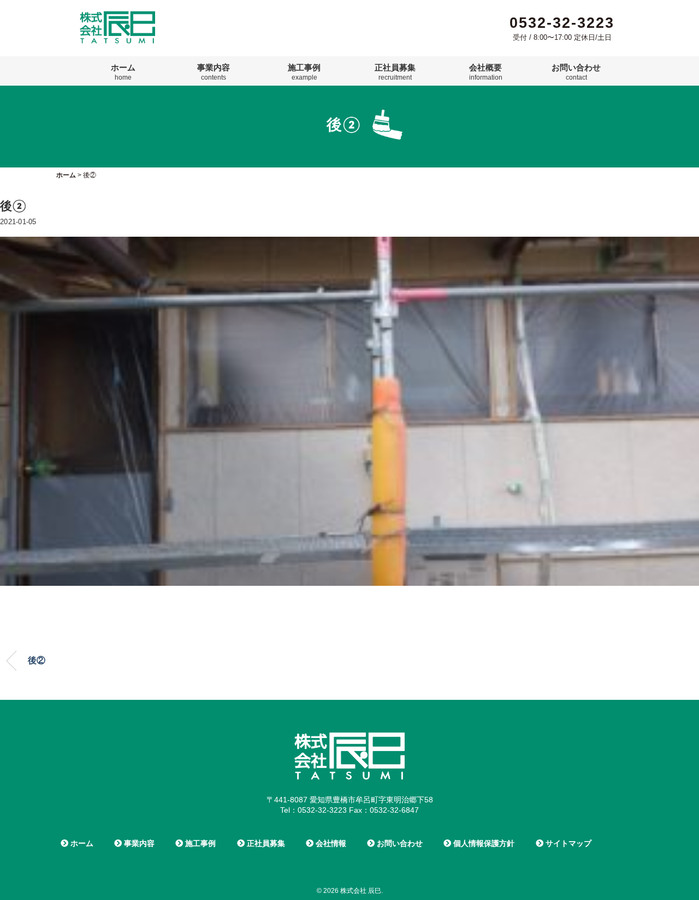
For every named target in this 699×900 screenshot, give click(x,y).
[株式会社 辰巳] (117, 15)
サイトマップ (567, 843)
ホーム (123, 72)
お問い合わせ (576, 72)
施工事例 (304, 72)
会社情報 (329, 843)
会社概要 (485, 72)
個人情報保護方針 (482, 843)
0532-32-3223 (562, 23)
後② (36, 660)
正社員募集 (395, 72)
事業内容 (213, 72)
